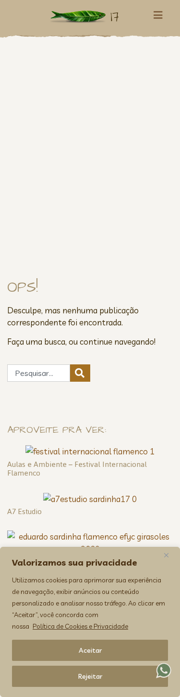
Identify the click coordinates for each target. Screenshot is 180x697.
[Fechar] (170, 555)
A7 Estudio (24, 511)
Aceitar (90, 650)
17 (114, 16)
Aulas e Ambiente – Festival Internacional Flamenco (77, 468)
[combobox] (38, 373)
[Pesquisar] (80, 373)
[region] (90, 622)
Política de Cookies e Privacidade (80, 626)
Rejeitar (90, 676)
